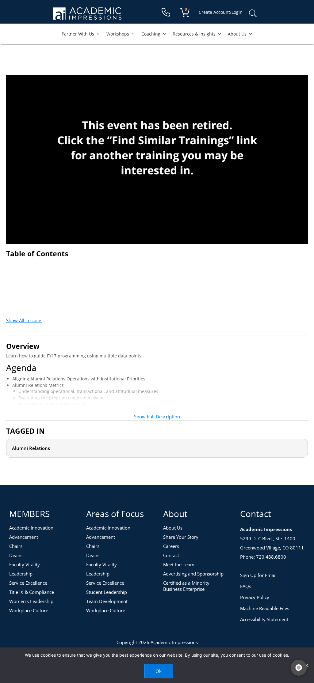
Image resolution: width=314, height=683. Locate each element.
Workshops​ (117, 34)
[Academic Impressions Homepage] (87, 16)
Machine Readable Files (264, 608)
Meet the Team (178, 564)
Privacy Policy (254, 597)
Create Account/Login (221, 12)
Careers (171, 546)
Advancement (23, 537)
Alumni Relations (31, 448)
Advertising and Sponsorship (193, 574)
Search (252, 13)
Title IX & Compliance (31, 592)
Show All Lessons (24, 320)
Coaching (150, 34)
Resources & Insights (194, 34)
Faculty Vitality (24, 564)
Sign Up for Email (258, 575)
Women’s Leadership (31, 601)
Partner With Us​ (78, 34)
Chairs (15, 546)
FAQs (245, 586)
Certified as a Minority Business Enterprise (186, 586)
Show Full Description (157, 416)
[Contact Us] (166, 12)
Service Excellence (28, 583)
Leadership (21, 574)
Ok (158, 671)
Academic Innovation (31, 528)
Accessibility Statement (264, 619)
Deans (15, 555)
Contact (171, 555)
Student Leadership (106, 592)
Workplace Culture (28, 610)
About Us (237, 34)
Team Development (107, 601)
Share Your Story (180, 537)
